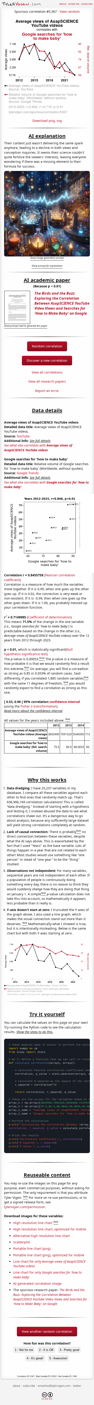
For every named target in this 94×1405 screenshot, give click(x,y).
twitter (77, 1386)
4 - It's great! (35, 1358)
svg (59, 120)
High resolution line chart (32, 1223)
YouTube (23, 436)
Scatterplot (21, 1242)
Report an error (47, 391)
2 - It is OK (46, 1350)
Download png (43, 120)
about (62, 3)
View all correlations (47, 372)
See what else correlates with (38, 447)
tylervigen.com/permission (24, 1207)
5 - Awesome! (58, 1358)
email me (73, 3)
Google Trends (28, 473)
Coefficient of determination (49, 617)
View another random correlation (47, 1331)
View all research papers (47, 381)
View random (70, 11)
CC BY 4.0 (47, 1398)
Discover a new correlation (47, 360)
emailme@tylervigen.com (54, 1386)
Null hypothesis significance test (38, 651)
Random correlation (47, 346)
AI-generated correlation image (37, 1283)
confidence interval (65, 702)
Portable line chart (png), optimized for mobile (48, 1255)
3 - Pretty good (69, 1350)
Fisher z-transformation (39, 706)
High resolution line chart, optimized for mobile (49, 1229)
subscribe (87, 3)
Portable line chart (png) (31, 1248)
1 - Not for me (24, 1350)
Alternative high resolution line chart (41, 1236)
